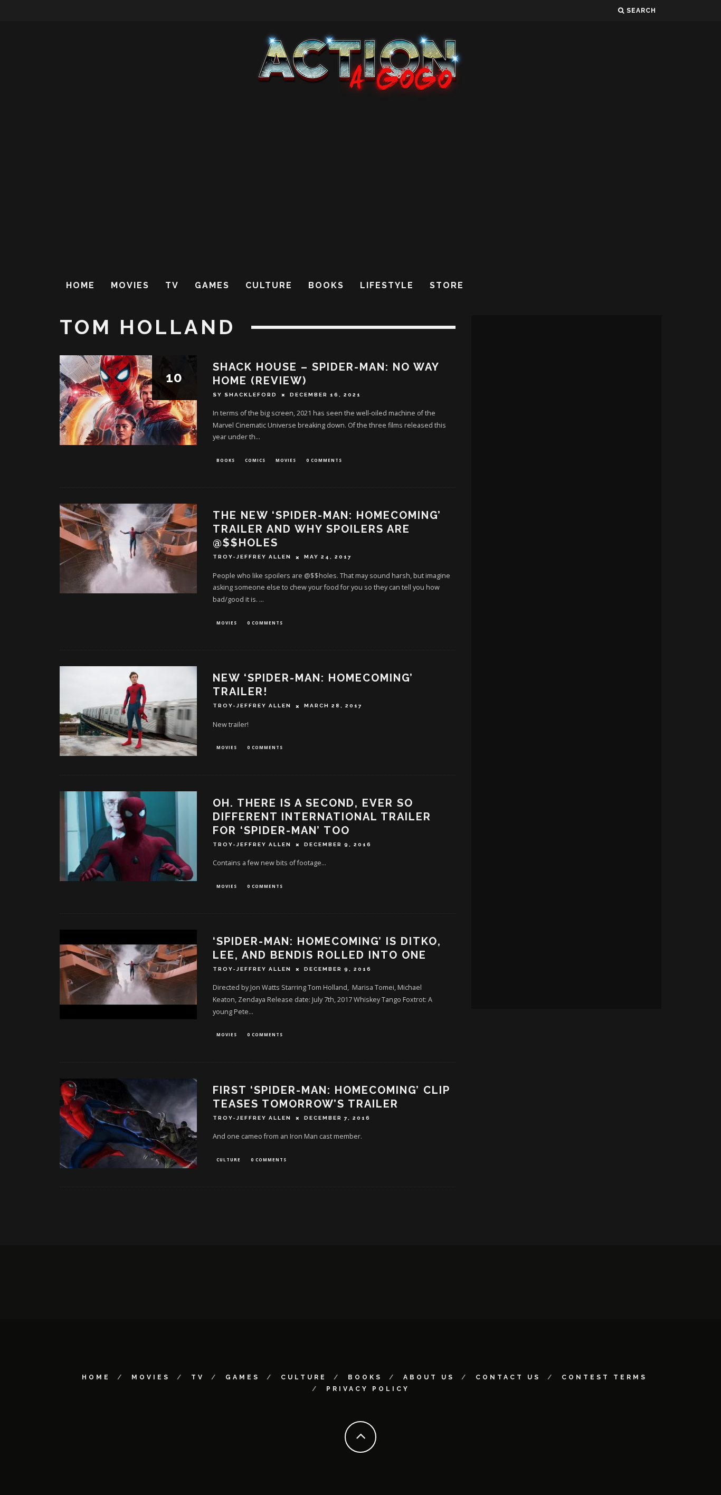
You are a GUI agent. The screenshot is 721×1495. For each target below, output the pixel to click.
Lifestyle (387, 285)
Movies (130, 285)
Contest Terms (604, 1377)
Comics (255, 460)
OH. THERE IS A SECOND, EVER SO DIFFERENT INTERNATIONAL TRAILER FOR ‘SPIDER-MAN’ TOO (322, 817)
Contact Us (508, 1377)
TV (172, 285)
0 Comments (324, 460)
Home (80, 285)
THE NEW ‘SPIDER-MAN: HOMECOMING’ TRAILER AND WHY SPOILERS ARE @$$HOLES (327, 529)
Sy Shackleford (245, 395)
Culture (268, 285)
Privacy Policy (368, 1389)
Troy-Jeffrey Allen (252, 557)
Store (447, 285)
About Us (428, 1377)
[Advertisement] (360, 184)
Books (326, 285)
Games (212, 285)
